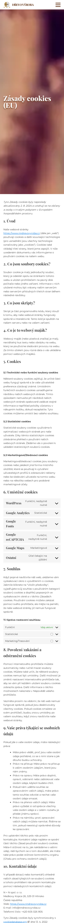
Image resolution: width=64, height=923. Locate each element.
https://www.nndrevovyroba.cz (21, 233)
